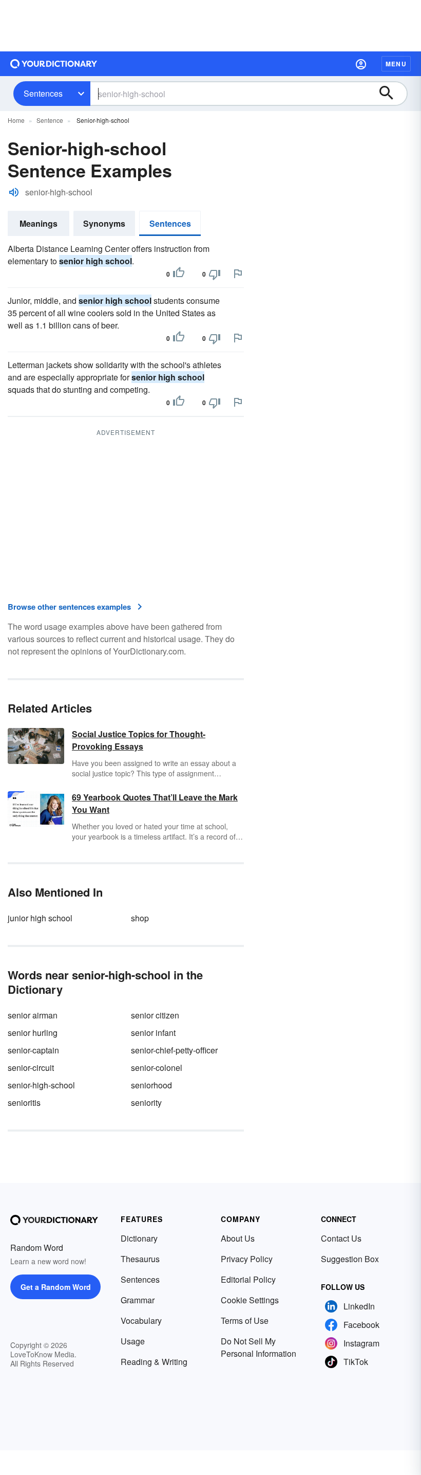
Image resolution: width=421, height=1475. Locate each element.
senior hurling (33, 1033)
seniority (146, 1102)
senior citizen (155, 1015)
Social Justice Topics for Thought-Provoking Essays (138, 740)
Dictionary (139, 1238)
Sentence (49, 120)
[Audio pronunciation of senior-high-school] (14, 192)
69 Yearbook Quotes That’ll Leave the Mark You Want (155, 803)
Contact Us (341, 1238)
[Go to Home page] (54, 63)
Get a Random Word (56, 1287)
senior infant (153, 1033)
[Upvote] (179, 274)
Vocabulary (141, 1320)
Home (16, 120)
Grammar (138, 1300)
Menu (396, 63)
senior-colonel (156, 1067)
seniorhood (151, 1085)
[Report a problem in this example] (238, 273)
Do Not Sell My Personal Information (258, 1347)
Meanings (39, 223)
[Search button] (391, 93)
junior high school (40, 918)
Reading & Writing (154, 1362)
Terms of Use (245, 1320)
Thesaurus (140, 1259)
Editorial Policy (248, 1279)
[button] (361, 64)
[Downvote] (214, 274)
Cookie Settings (250, 1300)
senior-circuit (31, 1067)
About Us (238, 1238)
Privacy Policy (247, 1259)
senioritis (24, 1102)
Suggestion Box (350, 1259)
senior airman (33, 1015)
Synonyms (104, 223)
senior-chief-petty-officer (174, 1050)
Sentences (43, 93)
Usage (133, 1341)
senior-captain (33, 1050)
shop (140, 918)
